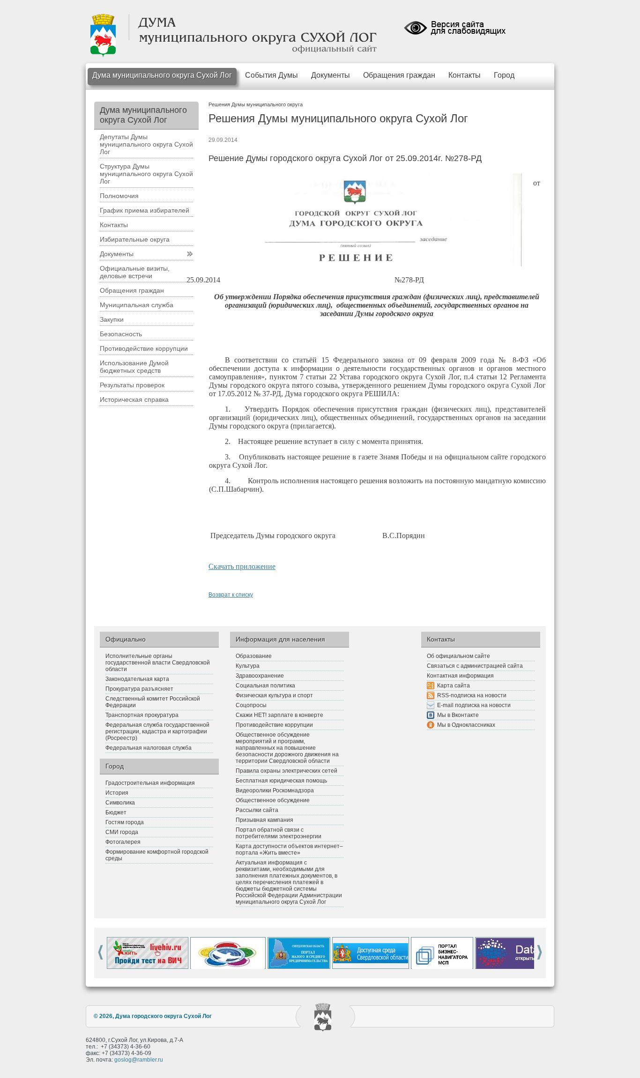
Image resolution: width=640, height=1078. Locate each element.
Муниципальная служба (136, 305)
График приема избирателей (144, 210)
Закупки (112, 319)
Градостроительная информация (150, 783)
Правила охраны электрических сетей (286, 771)
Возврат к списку (230, 594)
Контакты (464, 75)
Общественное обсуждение (273, 800)
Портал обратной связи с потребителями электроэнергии (278, 833)
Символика (120, 802)
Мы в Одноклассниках (466, 725)
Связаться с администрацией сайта (475, 666)
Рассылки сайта (257, 810)
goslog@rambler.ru (138, 1059)
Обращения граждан (399, 75)
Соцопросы (251, 705)
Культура (248, 666)
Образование (254, 656)
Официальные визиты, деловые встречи (135, 272)
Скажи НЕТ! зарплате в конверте (279, 715)
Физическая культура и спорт (274, 695)
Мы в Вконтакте (458, 715)
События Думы (271, 75)
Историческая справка (134, 399)
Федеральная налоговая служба (148, 748)
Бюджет (116, 812)
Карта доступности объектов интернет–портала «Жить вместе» (289, 849)
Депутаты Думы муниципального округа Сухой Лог (146, 144)
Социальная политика (265, 685)
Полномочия (119, 195)
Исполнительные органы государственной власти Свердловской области (157, 662)
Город (504, 75)
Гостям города (124, 822)
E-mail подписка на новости (474, 705)
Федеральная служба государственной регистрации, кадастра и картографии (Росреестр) (157, 731)
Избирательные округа (135, 239)
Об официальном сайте (458, 656)
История (116, 793)
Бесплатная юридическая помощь (281, 780)
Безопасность (121, 334)
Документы (330, 75)
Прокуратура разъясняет (139, 689)
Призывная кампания (264, 820)
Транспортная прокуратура (142, 715)
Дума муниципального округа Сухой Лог (162, 75)
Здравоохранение (260, 675)
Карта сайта (453, 685)
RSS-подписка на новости (471, 695)
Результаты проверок (132, 385)
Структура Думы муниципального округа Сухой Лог (146, 173)
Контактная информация (460, 675)
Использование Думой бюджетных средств (134, 366)
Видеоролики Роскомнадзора (275, 790)
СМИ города (121, 832)
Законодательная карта (137, 679)
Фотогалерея (123, 842)
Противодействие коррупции (144, 348)
